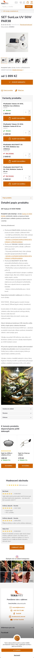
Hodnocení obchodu (17, 480)
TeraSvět (18, 613)
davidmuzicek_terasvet (18, 616)
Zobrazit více (17, 547)
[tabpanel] (8, 452)
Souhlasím (18, 650)
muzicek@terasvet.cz (18, 607)
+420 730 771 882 (18, 610)
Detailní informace (17, 70)
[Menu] (31, 2)
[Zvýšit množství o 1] (29, 111)
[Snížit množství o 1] (29, 113)
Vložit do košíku (18, 118)
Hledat (28, 6)
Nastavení (17, 655)
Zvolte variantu (18, 82)
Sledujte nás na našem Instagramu (17, 559)
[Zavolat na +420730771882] (21, 2)
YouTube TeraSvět (18, 619)
